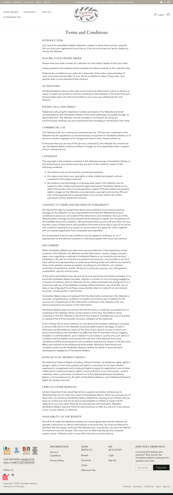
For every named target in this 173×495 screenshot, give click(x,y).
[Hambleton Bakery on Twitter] (165, 2)
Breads (84, 455)
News (158, 486)
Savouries (86, 460)
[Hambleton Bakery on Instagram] (168, 2)
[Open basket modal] (168, 14)
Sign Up (112, 460)
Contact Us (149, 486)
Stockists (127, 486)
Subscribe (161, 467)
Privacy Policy (57, 460)
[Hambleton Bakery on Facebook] (161, 2)
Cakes (84, 465)
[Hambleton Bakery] (86, 14)
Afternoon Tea (88, 470)
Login (111, 455)
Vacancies (137, 486)
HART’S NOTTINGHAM (23, 462)
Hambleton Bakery (28, 483)
